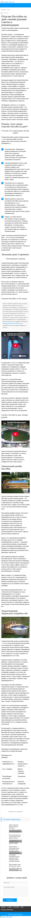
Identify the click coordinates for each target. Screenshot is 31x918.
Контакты (16, 907)
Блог (22, 907)
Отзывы (9, 907)
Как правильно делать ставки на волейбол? (15, 831)
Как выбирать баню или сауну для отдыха (15, 869)
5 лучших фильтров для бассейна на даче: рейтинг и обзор (15, 842)
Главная (3, 907)
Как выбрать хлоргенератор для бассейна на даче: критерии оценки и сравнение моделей (14, 858)
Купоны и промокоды (7, 909)
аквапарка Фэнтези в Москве (11, 323)
